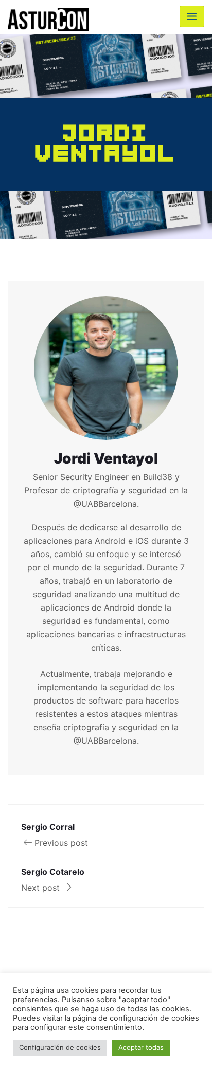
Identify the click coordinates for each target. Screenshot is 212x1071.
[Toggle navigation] (192, 16)
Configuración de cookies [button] (60, 1047)
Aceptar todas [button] (141, 1047)
